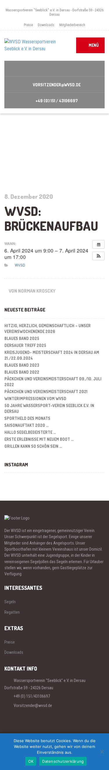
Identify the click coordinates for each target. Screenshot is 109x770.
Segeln (10, 601)
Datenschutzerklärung (63, 761)
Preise (28, 25)
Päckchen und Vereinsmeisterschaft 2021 (45, 391)
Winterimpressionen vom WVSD (35, 398)
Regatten (12, 612)
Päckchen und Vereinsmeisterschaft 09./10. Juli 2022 (52, 381)
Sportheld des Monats (27, 418)
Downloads (46, 25)
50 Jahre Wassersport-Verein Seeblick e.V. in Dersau (49, 408)
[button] (98, 256)
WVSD (20, 265)
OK (31, 761)
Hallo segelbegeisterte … (30, 432)
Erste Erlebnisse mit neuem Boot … (39, 439)
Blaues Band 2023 (21, 365)
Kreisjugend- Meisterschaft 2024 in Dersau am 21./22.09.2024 (51, 355)
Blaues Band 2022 (21, 372)
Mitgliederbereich (72, 25)
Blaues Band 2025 (21, 338)
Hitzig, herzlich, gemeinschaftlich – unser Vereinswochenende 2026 (47, 328)
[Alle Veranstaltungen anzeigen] (98, 244)
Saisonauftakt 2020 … (26, 425)
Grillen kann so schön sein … (33, 446)
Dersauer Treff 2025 (25, 345)
